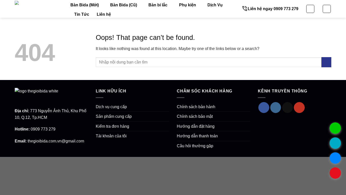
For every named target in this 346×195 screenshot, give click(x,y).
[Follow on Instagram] (275, 107)
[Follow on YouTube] (299, 107)
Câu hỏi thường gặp (195, 146)
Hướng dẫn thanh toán (197, 136)
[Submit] (326, 62)
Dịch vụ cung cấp (111, 107)
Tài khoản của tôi (111, 136)
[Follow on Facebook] (263, 107)
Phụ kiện (187, 5)
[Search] (310, 9)
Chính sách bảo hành (196, 107)
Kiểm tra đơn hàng (112, 126)
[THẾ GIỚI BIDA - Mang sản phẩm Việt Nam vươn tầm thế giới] (39, 9)
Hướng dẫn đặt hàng (196, 126)
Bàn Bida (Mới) (84, 5)
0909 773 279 (43, 129)
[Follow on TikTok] (287, 107)
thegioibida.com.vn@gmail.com (56, 141)
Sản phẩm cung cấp (114, 116)
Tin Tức (81, 14)
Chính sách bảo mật (195, 116)
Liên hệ (104, 14)
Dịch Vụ (215, 5)
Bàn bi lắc (157, 5)
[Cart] (327, 9)
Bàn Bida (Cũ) (123, 5)
